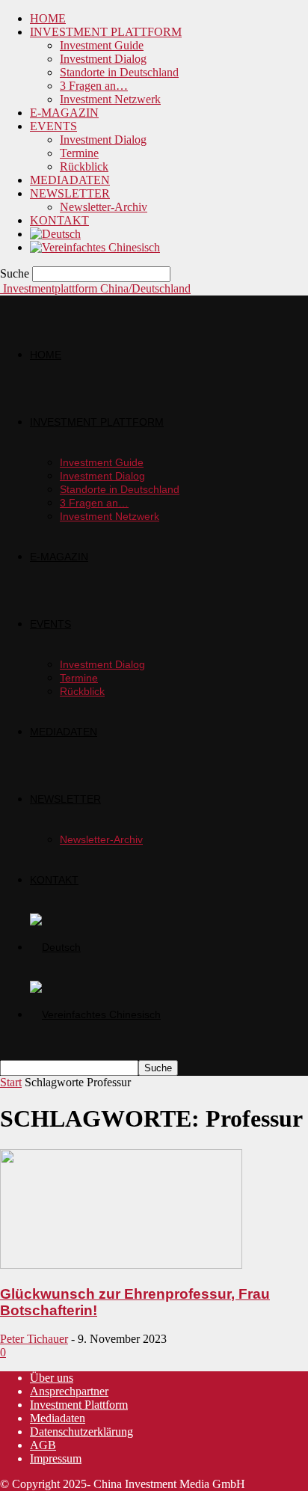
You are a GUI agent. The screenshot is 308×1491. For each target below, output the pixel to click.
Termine (79, 153)
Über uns (51, 1377)
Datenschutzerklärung (81, 1431)
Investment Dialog (103, 58)
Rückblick (84, 166)
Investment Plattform (79, 1404)
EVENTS (53, 126)
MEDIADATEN (70, 180)
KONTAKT (59, 220)
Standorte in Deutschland (119, 72)
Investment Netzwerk (110, 99)
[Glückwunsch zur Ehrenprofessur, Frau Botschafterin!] (121, 1264)
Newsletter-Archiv (103, 206)
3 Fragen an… (94, 85)
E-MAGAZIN (64, 112)
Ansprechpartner (69, 1391)
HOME (48, 18)
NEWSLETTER (70, 193)
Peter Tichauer (34, 1338)
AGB (43, 1445)
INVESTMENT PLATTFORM (106, 31)
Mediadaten (57, 1418)
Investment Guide (102, 45)
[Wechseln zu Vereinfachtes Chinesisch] (95, 247)
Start (11, 1082)
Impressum (55, 1458)
